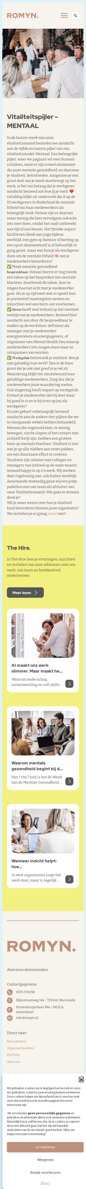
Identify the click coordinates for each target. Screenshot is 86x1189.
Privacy (45, 1183)
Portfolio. (13, 1055)
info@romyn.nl (27, 1018)
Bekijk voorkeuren (45, 1172)
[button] (81, 1079)
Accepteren (45, 1147)
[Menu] (64, 15)
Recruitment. (17, 1041)
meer (52, 513)
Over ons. (14, 1062)
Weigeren (45, 1160)
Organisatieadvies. (21, 1048)
